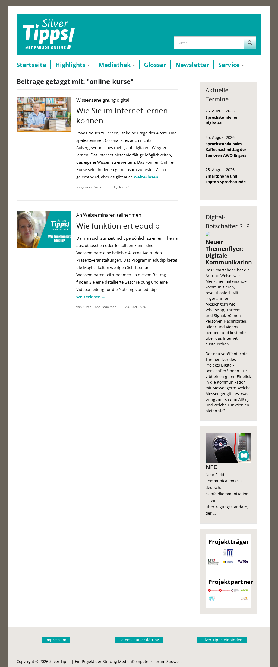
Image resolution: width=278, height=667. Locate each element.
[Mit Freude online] (49, 34)
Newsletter (192, 64)
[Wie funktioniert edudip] (44, 229)
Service (229, 64)
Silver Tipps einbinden (221, 639)
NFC (211, 467)
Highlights (70, 64)
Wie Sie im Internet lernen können (122, 115)
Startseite (31, 64)
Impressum (56, 639)
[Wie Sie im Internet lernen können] (44, 114)
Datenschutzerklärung (139, 639)
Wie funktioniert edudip (118, 225)
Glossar (155, 64)
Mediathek (115, 64)
